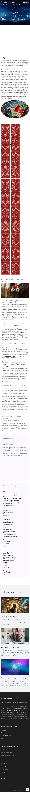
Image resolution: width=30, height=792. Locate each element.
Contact (2, 775)
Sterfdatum (5, 562)
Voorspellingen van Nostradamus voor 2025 (13, 618)
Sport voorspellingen (8, 555)
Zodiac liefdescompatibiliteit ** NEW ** (13, 498)
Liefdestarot (6, 543)
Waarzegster (6, 516)
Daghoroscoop (6, 526)
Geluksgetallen (6, 564)
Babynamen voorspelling (9, 559)
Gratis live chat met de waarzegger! (9, 755)
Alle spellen (6, 553)
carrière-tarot (19, 331)
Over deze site (4, 772)
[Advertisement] (15, 38)
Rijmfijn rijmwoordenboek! (7, 758)
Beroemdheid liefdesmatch (9, 557)
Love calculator (6, 567)
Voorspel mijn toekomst (8, 509)
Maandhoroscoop (7, 529)
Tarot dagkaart (6, 541)
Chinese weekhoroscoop (9, 533)
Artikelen (5, 497)
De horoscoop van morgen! (13, 678)
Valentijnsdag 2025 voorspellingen (11, 502)
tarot (14, 356)
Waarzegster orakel (8, 512)
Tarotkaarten (6, 547)
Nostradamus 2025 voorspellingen (11, 500)
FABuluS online (17, 790)
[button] (25, 2)
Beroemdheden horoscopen (10, 536)
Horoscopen (6, 521)
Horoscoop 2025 (7, 503)
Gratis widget (6, 572)
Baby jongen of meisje (8, 560)
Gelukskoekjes (6, 566)
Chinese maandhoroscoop (9, 535)
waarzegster (8, 356)
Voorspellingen (6, 510)
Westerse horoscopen (8, 522)
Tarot (2, 738)
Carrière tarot (6, 545)
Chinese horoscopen (8, 524)
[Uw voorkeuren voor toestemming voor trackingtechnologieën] (27, 789)
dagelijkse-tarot (20, 333)
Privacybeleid (4, 767)
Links (4, 574)
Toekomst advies (7, 514)
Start (4, 444)
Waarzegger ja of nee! (11, 647)
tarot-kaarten (5, 339)
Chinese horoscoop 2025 (9, 505)
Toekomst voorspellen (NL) (7, 752)
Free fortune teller (5, 750)
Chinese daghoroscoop (9, 531)
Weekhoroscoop (7, 528)
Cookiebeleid (4, 769)
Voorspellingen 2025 (8, 507)
